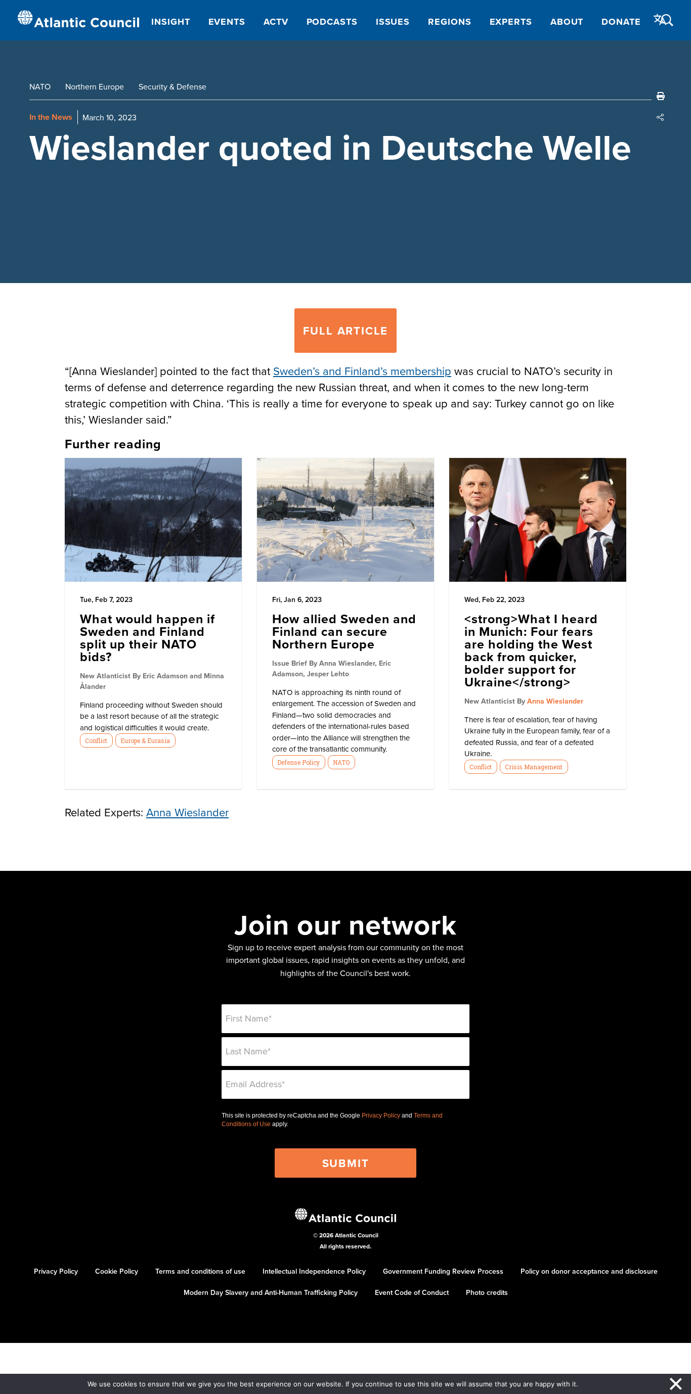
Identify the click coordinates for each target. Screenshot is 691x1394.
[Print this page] (660, 96)
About (567, 21)
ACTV (276, 21)
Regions (449, 21)
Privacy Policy (381, 1115)
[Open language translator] (660, 20)
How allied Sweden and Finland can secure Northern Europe (344, 631)
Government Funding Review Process (443, 1271)
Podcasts (332, 21)
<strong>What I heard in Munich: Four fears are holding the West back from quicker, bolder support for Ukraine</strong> (531, 650)
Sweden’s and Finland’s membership (362, 371)
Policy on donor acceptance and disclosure (589, 1271)
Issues (393, 21)
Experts (511, 21)
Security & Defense (172, 86)
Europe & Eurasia (145, 740)
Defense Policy (298, 762)
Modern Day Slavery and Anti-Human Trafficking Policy (271, 1292)
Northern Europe (94, 86)
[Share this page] (660, 117)
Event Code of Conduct (412, 1292)
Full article (345, 330)
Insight (170, 21)
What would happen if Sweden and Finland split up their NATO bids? (147, 638)
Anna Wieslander (555, 701)
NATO (40, 86)
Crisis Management (534, 767)
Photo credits (487, 1292)
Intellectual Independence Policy (314, 1271)
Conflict (96, 740)
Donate (620, 21)
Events (226, 21)
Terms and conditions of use (200, 1271)
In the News (50, 117)
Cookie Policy (116, 1271)
